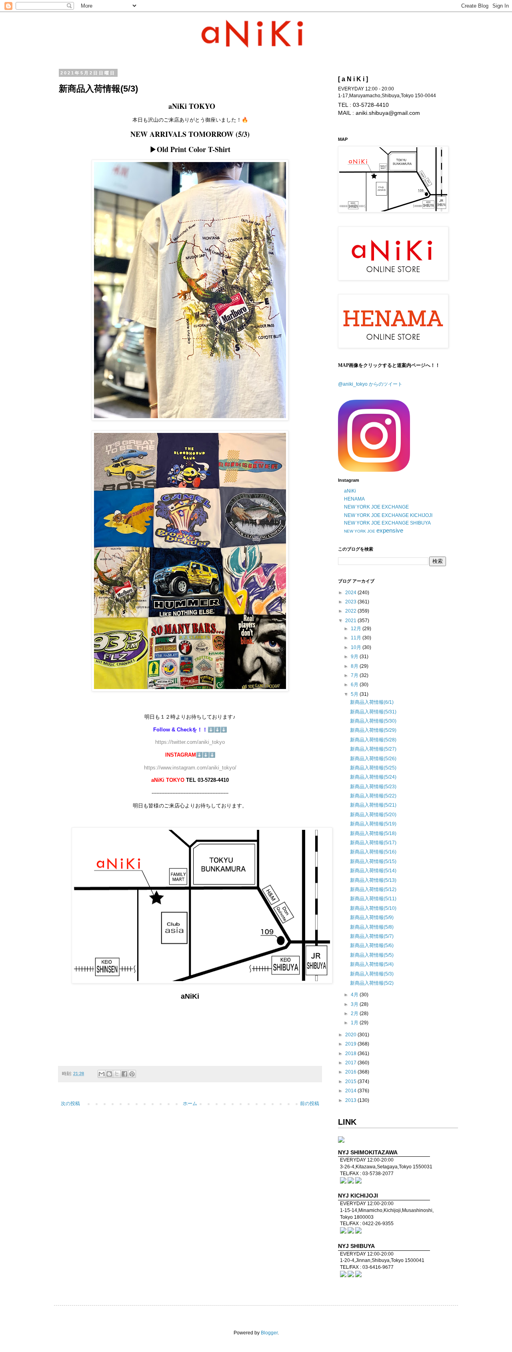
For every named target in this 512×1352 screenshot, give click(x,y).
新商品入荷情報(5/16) (373, 852)
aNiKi (350, 491)
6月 (355, 684)
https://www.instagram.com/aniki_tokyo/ (190, 768)
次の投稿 (70, 1103)
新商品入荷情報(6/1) (372, 702)
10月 (356, 647)
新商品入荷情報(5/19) (373, 824)
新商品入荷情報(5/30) (373, 721)
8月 (355, 666)
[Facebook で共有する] (124, 1074)
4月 (355, 994)
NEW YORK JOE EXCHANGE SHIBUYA (387, 523)
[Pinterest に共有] (132, 1074)
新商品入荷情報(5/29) (373, 730)
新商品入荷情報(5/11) (373, 898)
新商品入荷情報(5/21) (373, 805)
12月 (356, 628)
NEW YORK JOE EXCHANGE (376, 507)
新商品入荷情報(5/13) (373, 880)
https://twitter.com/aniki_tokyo (190, 742)
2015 (351, 1081)
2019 (351, 1044)
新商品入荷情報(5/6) (372, 945)
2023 (351, 602)
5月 (355, 694)
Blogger (269, 1333)
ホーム (190, 1103)
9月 (355, 656)
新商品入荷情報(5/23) (373, 786)
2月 (355, 1013)
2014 (351, 1091)
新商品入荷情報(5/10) (373, 908)
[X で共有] (117, 1074)
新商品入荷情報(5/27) (373, 749)
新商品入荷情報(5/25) (373, 768)
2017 (351, 1063)
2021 (351, 620)
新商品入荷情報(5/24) (373, 777)
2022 (351, 611)
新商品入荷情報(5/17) (373, 842)
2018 (351, 1053)
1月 (355, 1023)
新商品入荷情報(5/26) (373, 758)
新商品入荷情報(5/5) (372, 955)
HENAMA (354, 499)
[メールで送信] (102, 1074)
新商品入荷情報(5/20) (373, 814)
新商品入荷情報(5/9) (372, 917)
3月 (355, 1004)
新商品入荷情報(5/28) (373, 740)
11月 (356, 638)
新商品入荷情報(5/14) (373, 870)
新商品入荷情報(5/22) (373, 796)
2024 (351, 592)
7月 (355, 675)
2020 (351, 1035)
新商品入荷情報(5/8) (372, 927)
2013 (351, 1100)
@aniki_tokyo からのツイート (370, 384)
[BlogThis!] (109, 1074)
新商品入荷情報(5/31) (373, 712)
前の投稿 (309, 1103)
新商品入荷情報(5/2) (372, 983)
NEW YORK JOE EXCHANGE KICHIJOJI (388, 515)
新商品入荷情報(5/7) (372, 936)
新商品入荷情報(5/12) (373, 889)
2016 (351, 1072)
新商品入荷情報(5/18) (373, 833)
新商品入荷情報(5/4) (372, 964)
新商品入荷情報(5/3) (372, 974)
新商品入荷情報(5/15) (373, 861)
